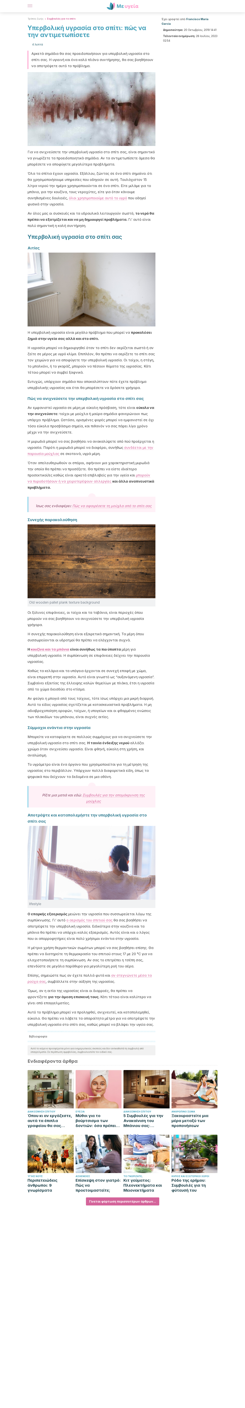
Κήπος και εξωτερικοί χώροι (190, 1176)
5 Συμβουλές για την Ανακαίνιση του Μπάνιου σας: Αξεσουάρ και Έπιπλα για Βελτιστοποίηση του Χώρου (144, 1120)
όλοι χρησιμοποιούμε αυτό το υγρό (98, 198)
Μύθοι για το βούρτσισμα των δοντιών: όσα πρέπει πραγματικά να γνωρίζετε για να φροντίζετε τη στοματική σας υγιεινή (98, 1120)
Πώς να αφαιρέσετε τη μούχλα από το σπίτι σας (112, 506)
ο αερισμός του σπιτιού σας (89, 920)
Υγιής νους (35, 1176)
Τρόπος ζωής (35, 18)
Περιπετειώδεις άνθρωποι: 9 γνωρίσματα (42, 1185)
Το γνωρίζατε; (133, 1176)
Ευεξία (80, 1111)
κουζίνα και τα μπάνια (50, 649)
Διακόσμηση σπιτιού (41, 1111)
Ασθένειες (83, 1176)
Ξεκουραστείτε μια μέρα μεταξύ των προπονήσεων (190, 1120)
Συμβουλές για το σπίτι (61, 18)
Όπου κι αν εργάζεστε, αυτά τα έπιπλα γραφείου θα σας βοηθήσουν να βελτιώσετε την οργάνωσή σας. (50, 1120)
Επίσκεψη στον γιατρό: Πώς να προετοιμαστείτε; (98, 1185)
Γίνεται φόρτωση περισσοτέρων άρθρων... (122, 1201)
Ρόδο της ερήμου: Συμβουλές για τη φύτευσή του (189, 1185)
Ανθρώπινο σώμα (183, 1111)
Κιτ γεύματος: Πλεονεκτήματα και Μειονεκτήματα (142, 1185)
